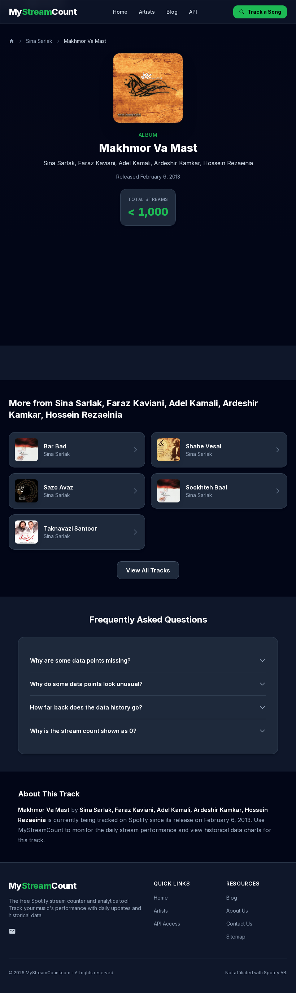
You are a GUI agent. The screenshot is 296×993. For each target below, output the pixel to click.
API (193, 12)
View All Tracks (148, 570)
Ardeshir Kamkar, (178, 163)
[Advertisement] (148, 291)
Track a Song (264, 12)
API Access (167, 923)
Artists (147, 12)
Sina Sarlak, (60, 163)
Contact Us (239, 923)
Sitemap (235, 936)
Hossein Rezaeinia (228, 163)
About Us (237, 911)
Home (120, 12)
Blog (172, 12)
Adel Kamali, (135, 163)
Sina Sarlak (39, 41)
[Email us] (12, 931)
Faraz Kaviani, (97, 163)
